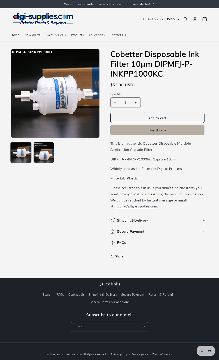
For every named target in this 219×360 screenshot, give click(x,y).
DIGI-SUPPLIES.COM (69, 354)
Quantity (116, 94)
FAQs (60, 294)
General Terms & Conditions (110, 302)
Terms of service (162, 354)
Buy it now (157, 130)
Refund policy (119, 354)
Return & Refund (161, 294)
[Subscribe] (143, 327)
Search (48, 294)
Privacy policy (140, 354)
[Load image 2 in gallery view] (43, 152)
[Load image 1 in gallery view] (21, 152)
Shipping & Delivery (103, 294)
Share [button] (119, 256)
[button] (185, 19)
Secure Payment (132, 294)
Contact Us (76, 294)
